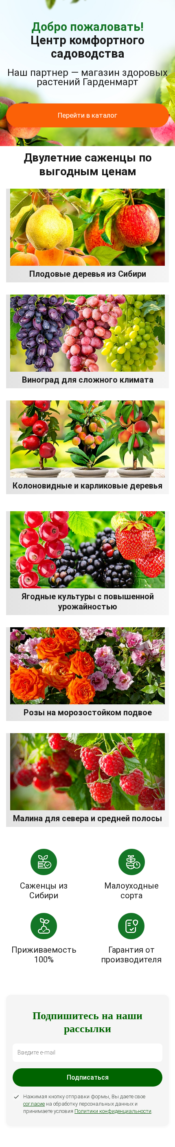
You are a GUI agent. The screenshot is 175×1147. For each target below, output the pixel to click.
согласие (34, 1104)
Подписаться (88, 1077)
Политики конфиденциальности (112, 1111)
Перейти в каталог (87, 115)
